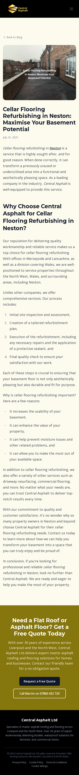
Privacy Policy (19, 762)
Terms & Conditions (56, 762)
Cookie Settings (40, 766)
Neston (55, 148)
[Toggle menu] (71, 9)
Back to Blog (14, 37)
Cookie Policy (36, 762)
